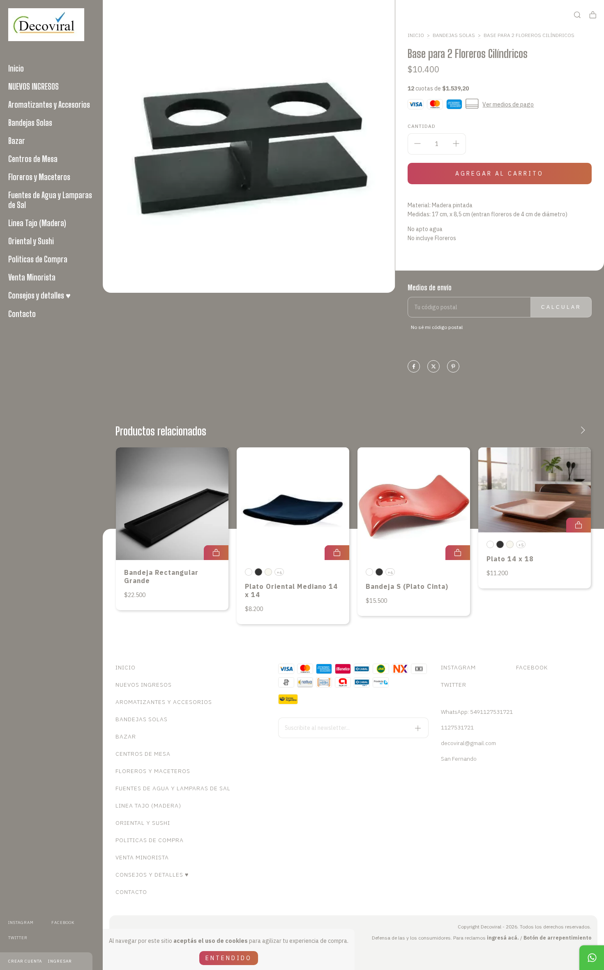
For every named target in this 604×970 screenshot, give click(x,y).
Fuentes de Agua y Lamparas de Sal (50, 200)
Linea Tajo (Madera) (37, 223)
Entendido (228, 958)
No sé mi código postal (437, 327)
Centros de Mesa (33, 159)
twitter (18, 937)
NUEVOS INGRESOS (33, 86)
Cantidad (422, 126)
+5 (520, 545)
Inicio (16, 68)
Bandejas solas (454, 35)
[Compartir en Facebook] (414, 367)
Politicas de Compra (37, 259)
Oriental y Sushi (31, 241)
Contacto (22, 314)
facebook (62, 922)
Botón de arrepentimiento (557, 938)
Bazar (16, 141)
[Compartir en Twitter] (433, 367)
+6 (279, 572)
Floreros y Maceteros (39, 177)
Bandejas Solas (30, 122)
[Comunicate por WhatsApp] (591, 957)
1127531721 (457, 727)
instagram (21, 922)
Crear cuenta (25, 961)
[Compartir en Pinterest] (453, 367)
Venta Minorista (31, 277)
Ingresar (60, 961)
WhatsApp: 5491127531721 (477, 711)
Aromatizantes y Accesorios (49, 104)
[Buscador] (577, 15)
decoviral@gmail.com (468, 743)
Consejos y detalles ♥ (39, 295)
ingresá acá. (503, 938)
